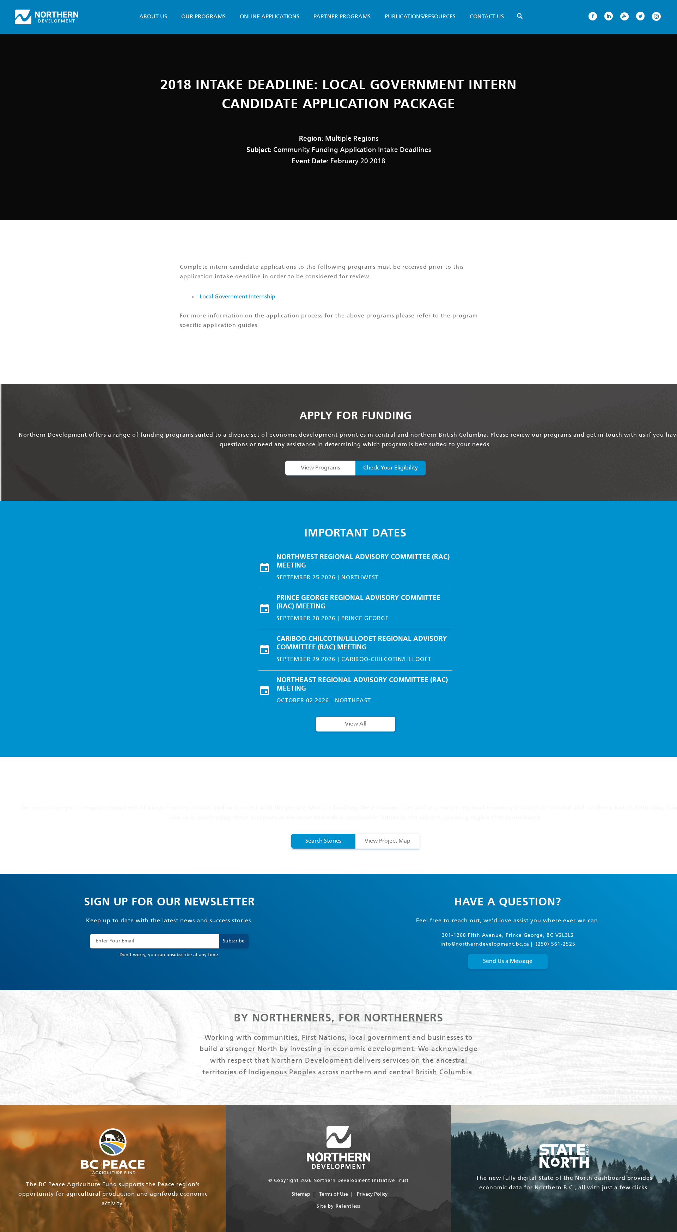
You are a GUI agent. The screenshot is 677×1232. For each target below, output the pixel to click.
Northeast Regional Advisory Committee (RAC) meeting (362, 684)
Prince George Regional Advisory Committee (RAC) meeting (358, 602)
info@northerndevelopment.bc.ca (484, 944)
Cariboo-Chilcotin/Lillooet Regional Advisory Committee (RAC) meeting (361, 643)
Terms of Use (333, 1194)
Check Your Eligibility (390, 468)
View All (355, 724)
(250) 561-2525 (555, 944)
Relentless (348, 1206)
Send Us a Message (507, 961)
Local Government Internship (237, 296)
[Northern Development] (46, 17)
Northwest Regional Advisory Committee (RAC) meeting (363, 561)
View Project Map (387, 841)
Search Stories (323, 841)
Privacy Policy (372, 1194)
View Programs (320, 468)
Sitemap (301, 1194)
